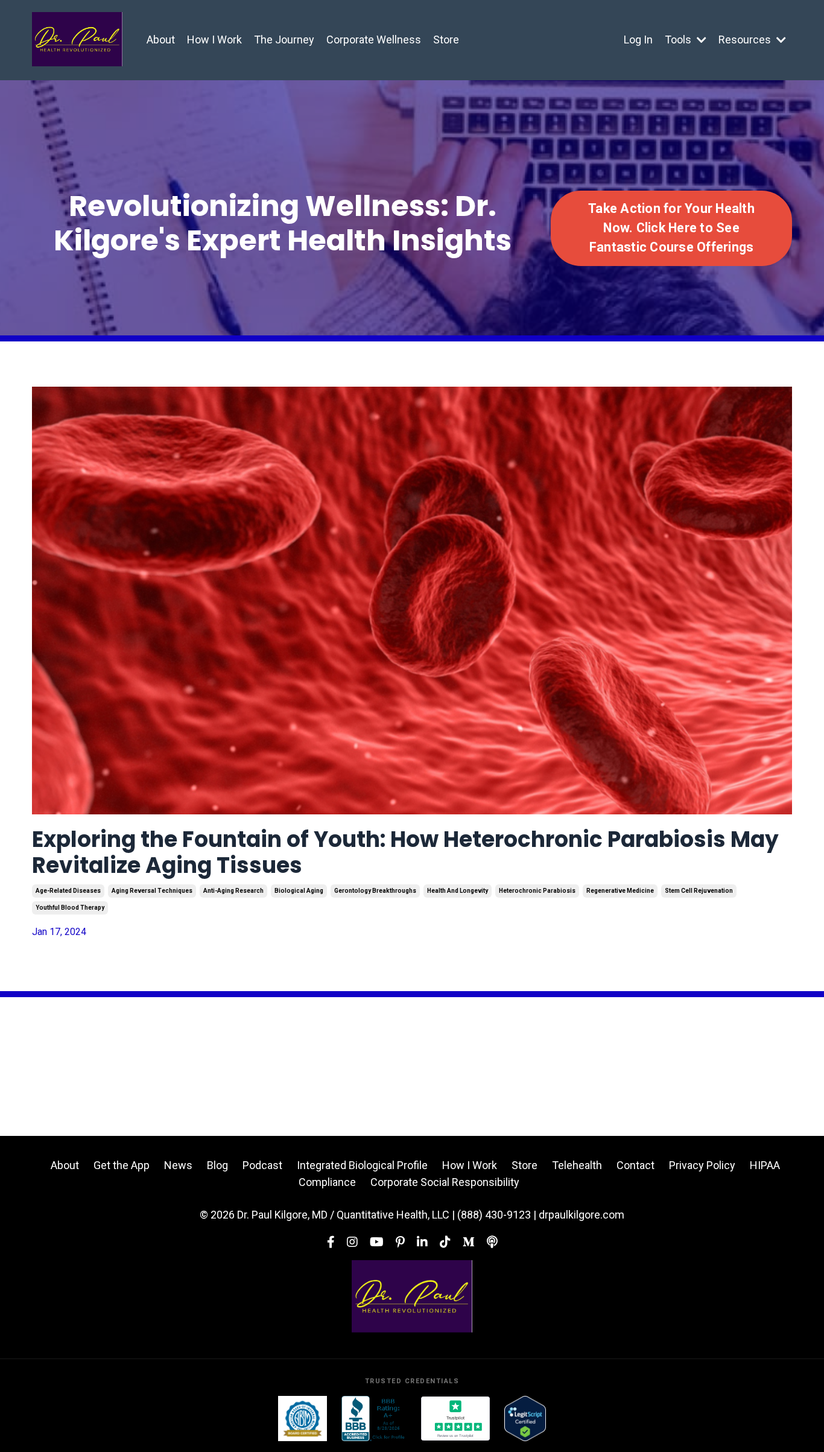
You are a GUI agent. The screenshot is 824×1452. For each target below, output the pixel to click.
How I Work (214, 39)
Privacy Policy (702, 1165)
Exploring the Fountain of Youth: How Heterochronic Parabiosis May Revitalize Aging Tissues (405, 852)
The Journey (284, 39)
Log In (638, 39)
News (178, 1165)
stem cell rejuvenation (699, 890)
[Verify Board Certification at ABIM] (302, 1418)
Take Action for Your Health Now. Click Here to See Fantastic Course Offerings (671, 228)
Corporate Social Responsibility (444, 1182)
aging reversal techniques (152, 890)
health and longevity (457, 890)
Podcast (262, 1165)
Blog (217, 1165)
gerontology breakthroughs (375, 890)
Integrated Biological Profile (362, 1165)
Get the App (121, 1165)
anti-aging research (233, 890)
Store (446, 39)
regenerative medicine (620, 890)
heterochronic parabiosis (537, 890)
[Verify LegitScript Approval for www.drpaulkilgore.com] (525, 1418)
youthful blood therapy (70, 907)
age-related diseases (68, 890)
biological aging (298, 890)
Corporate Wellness (373, 39)
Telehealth (577, 1165)
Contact (635, 1165)
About (161, 39)
